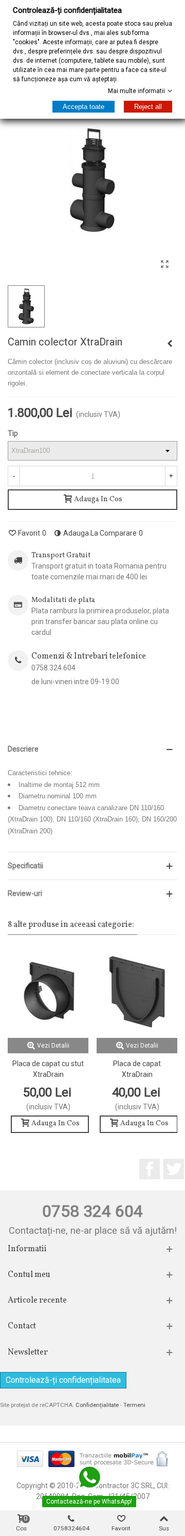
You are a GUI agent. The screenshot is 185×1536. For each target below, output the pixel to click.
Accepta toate (83, 107)
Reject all (148, 107)
